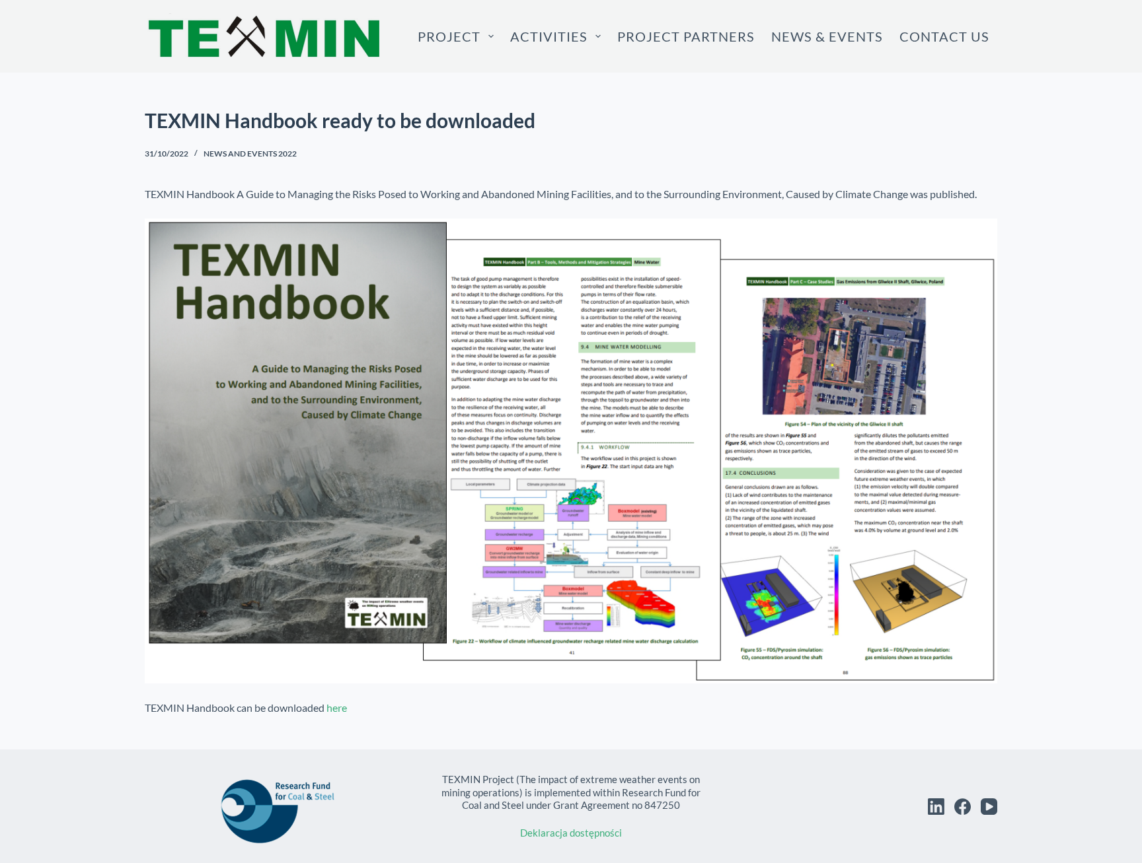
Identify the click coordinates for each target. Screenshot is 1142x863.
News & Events (827, 36)
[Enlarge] (980, 235)
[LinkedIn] (936, 806)
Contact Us (944, 36)
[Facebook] (962, 806)
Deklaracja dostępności (571, 833)
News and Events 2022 (250, 153)
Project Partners (686, 36)
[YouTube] (989, 806)
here (336, 707)
